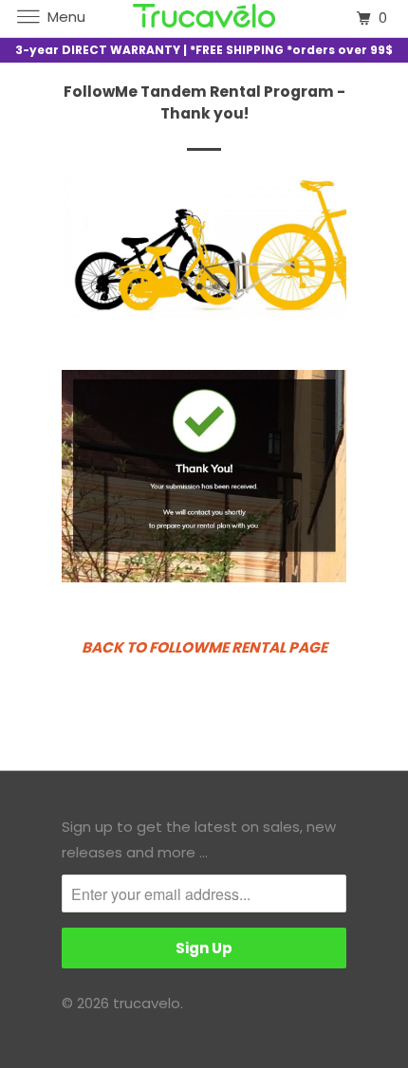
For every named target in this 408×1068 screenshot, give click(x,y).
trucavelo (146, 1003)
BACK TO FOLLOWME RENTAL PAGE (204, 647)
